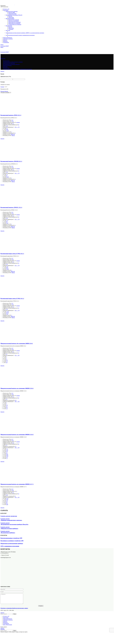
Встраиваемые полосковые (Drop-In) (14, 15)
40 (6, 221)
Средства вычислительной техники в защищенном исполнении (20, 35)
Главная (2, 86)
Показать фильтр (4, 91)
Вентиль (10, 16)
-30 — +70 (17, 127)
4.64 (7, 454)
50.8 (7, 129)
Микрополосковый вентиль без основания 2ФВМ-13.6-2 (17, 343)
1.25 (7, 218)
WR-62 (13, 135)
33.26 (7, 130)
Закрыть (2, 71)
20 (18, 124)
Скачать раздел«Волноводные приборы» (8, 531)
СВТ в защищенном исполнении (10, 546)
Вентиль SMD (11, 12)
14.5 (13, 349)
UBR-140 (13, 134)
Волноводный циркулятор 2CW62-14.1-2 (12, 298)
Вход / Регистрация (7, 624)
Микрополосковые (10, 18)
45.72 (7, 312)
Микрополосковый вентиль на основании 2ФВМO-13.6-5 (17, 434)
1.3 (6, 354)
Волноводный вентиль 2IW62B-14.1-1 (11, 161)
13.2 (7, 450)
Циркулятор (11, 17)
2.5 (7, 500)
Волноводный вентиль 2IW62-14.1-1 (11, 115)
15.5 (13, 121)
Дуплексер (10, 29)
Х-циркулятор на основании (14, 24)
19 (18, 170)
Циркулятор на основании (14, 23)
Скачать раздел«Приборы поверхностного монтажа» (11, 519)
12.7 (12, 120)
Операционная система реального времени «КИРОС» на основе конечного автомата (25, 32)
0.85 (7, 504)
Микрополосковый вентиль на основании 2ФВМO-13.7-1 (17, 484)
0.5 (13, 351)
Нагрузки (8, 30)
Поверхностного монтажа (11, 11)
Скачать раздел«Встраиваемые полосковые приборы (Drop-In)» (14, 523)
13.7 (13, 213)
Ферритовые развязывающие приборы (12, 543)
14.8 (13, 490)
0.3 (13, 123)
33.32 (7, 176)
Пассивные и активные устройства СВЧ (12, 540)
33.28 (7, 269)
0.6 (13, 442)
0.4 (13, 169)
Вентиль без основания (13, 19)
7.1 (7, 448)
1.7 (7, 458)
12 (15, 446)
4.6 (7, 451)
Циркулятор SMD (12, 13)
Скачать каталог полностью (9, 516)
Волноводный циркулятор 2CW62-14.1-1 (12, 253)
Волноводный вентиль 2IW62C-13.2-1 (11, 207)
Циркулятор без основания (14, 22)
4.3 (7, 457)
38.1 (7, 266)
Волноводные (9, 25)
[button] (2, 138)
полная (18, 122)
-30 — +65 (17, 355)
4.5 (7, 405)
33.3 (7, 314)
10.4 (7, 455)
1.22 (7, 126)
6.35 (7, 498)
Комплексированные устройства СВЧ (11, 538)
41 (6, 175)
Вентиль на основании (13, 20)
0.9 (6, 502)
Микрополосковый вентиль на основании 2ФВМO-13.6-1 (17, 388)
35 (7, 128)
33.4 (7, 223)
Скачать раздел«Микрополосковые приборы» (9, 527)
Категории (3, 58)
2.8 (6, 362)
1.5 (7, 361)
